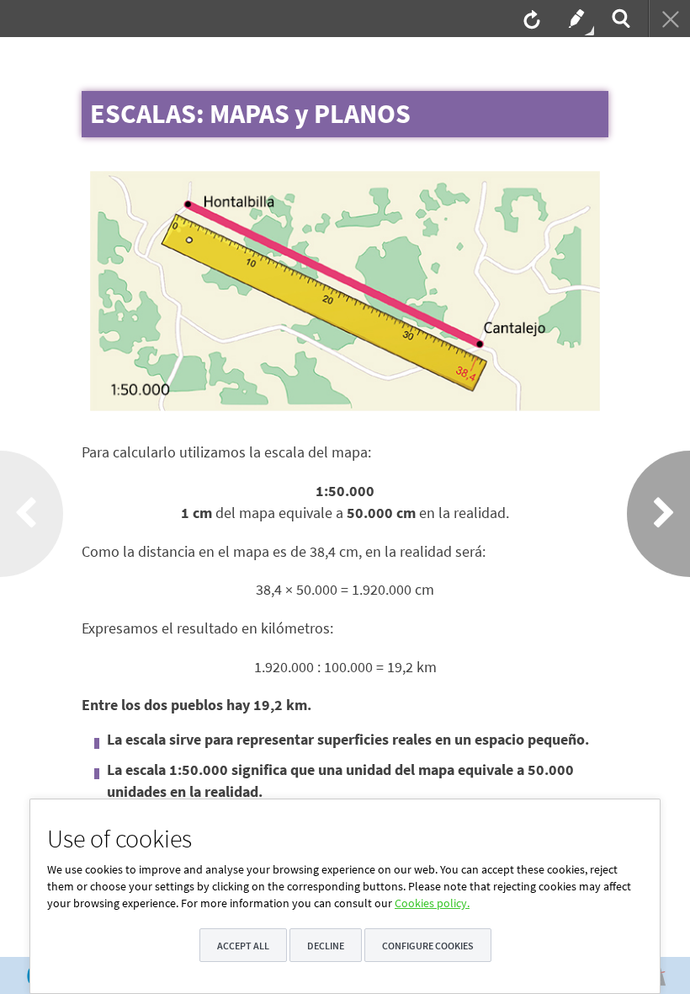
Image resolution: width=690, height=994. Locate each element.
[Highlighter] (575, 18)
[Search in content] (619, 18)
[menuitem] (530, 18)
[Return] (669, 18)
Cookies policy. (432, 903)
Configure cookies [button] (428, 945)
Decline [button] (325, 945)
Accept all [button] (243, 945)
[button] (588, 183)
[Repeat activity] (530, 18)
